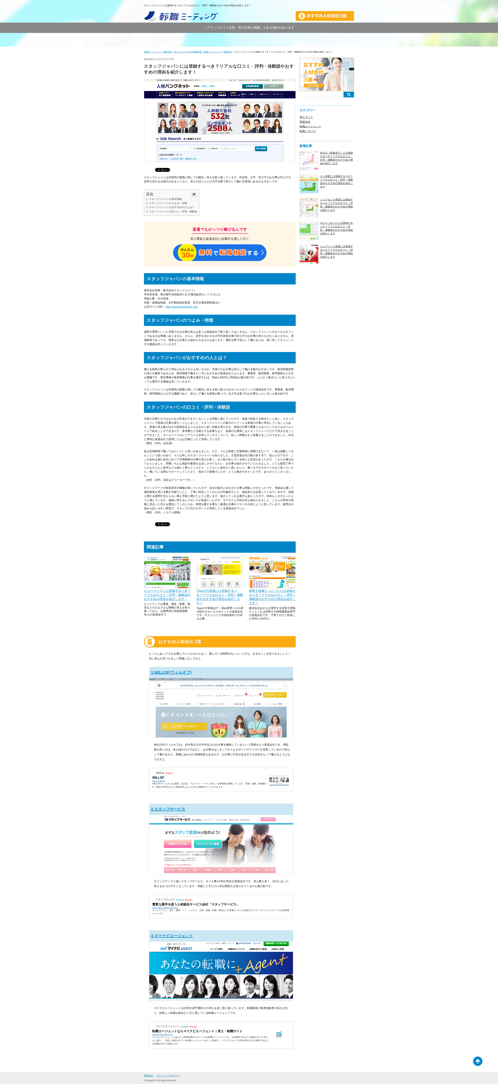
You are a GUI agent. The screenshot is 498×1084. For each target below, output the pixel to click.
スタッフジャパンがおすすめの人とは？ (172, 207)
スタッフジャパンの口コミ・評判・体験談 (173, 211)
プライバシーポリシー (167, 1075)
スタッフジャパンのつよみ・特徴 (168, 203)
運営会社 (148, 1075)
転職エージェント (310, 126)
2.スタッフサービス (168, 809)
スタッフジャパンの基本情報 (165, 199)
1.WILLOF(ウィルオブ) (171, 672)
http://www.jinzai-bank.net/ (182, 306)
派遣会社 (305, 121)
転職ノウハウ (308, 131)
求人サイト (306, 117)
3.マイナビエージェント (172, 936)
